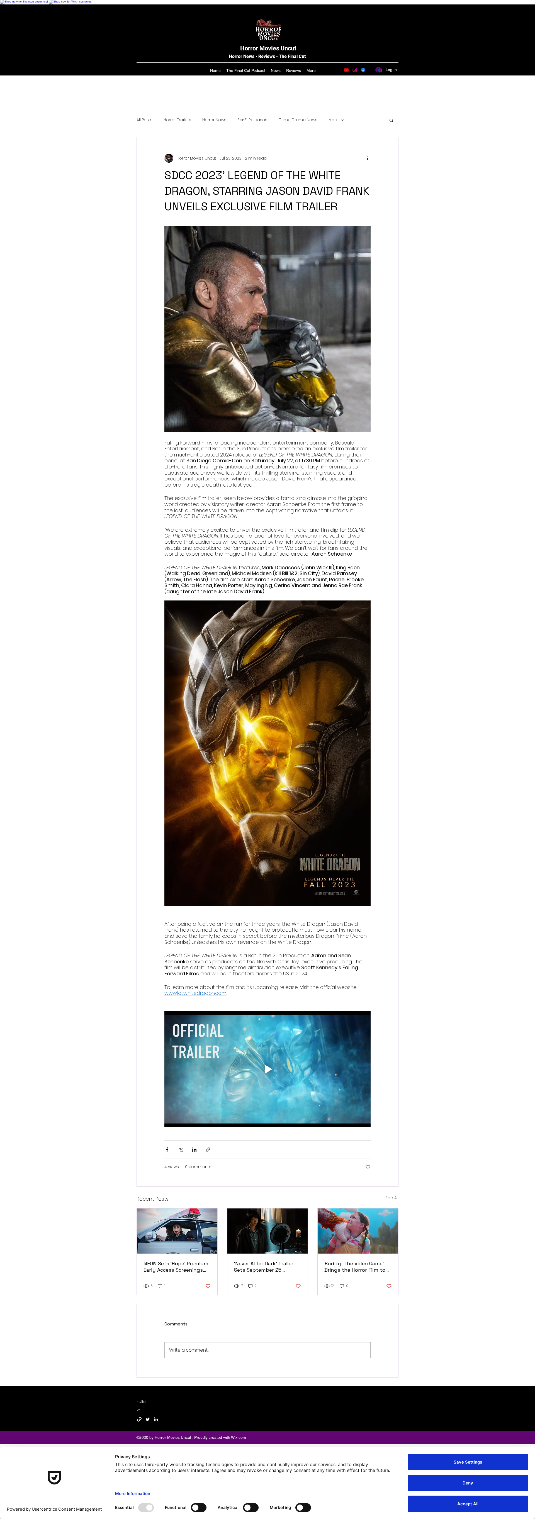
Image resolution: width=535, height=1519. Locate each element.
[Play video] (267, 1069)
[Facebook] (363, 70)
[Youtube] (346, 70)
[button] (391, 120)
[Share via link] (208, 1149)
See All (391, 1198)
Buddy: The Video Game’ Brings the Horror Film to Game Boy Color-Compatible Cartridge (354, 1266)
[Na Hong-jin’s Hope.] (177, 1231)
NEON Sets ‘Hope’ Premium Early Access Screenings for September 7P (176, 1266)
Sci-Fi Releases (252, 120)
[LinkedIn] (156, 1419)
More (334, 120)
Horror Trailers (177, 120)
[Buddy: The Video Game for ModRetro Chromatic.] (358, 1231)
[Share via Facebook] (167, 1149)
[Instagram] (355, 70)
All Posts (144, 120)
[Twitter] (147, 1419)
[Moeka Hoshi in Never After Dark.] (267, 1231)
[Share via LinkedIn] (194, 1149)
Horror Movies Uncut (268, 48)
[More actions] (367, 158)
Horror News (214, 120)
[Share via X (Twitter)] (180, 1149)
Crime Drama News (297, 120)
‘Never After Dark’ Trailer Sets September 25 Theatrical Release (263, 1266)
